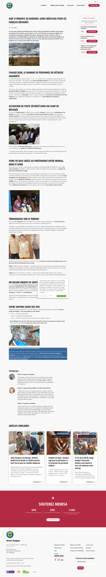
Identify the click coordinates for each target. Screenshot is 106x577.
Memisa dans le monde (57, 5)
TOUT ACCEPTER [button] (61, 296)
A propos (43, 5)
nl (97, 2)
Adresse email (81, 562)
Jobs (55, 551)
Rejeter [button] (50, 295)
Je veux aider (80, 5)
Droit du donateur (90, 551)
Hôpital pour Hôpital (59, 545)
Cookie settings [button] (43, 295)
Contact (56, 553)
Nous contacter (10, 546)
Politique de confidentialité (77, 551)
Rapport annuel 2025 (75, 545)
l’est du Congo (34, 79)
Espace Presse (57, 548)
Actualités (70, 5)
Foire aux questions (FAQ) (76, 548)
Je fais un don (94, 5)
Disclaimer (88, 548)
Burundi (51, 351)
